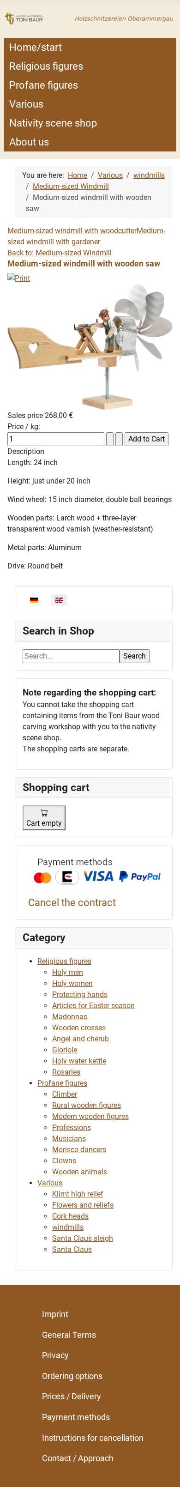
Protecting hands (80, 994)
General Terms (69, 1335)
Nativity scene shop (53, 123)
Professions (71, 1127)
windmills (68, 1227)
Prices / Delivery (71, 1396)
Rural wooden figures (86, 1105)
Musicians (69, 1138)
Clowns (64, 1160)
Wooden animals (79, 1171)
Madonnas (69, 1016)
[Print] (18, 277)
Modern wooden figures (90, 1116)
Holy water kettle (79, 1061)
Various (26, 104)
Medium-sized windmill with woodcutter (72, 230)
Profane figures (43, 85)
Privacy (55, 1355)
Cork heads (70, 1216)
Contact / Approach (78, 1458)
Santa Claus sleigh (82, 1238)
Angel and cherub (80, 1038)
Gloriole (64, 1050)
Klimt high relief (77, 1194)
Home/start (35, 47)
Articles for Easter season (93, 1005)
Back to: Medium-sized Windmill (59, 252)
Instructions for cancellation (93, 1438)
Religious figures (46, 66)
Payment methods (76, 1417)
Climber (64, 1094)
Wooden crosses (79, 1027)
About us (29, 142)
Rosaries (66, 1072)
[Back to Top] (164, 1470)
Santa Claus (72, 1249)
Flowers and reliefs (83, 1205)
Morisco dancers (79, 1149)
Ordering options (72, 1376)
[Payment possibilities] (97, 872)
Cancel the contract (72, 902)
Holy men (67, 972)
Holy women (72, 983)
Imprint (55, 1314)
